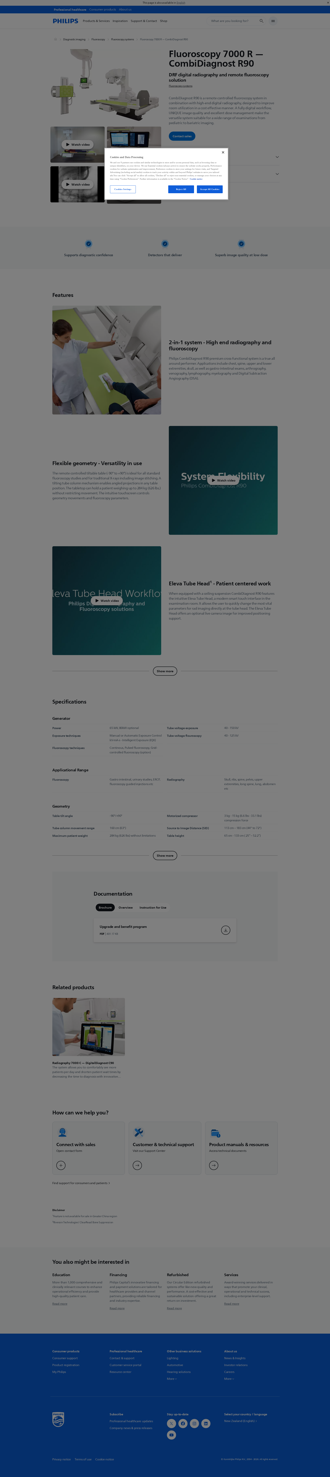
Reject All (181, 189)
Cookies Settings (122, 189)
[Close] (223, 152)
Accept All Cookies (209, 189)
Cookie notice (196, 179)
